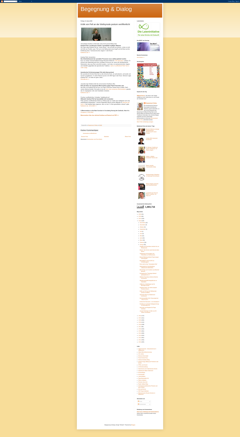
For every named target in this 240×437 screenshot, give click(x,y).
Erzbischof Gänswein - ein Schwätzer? (149, 301)
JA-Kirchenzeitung (143, 366)
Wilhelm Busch (141, 95)
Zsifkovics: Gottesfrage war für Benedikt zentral (147, 284)
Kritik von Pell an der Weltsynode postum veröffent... (148, 291)
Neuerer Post (84, 136)
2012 (140, 337)
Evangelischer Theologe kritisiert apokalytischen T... (148, 274)
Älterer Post (128, 136)
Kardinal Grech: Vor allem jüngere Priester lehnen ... (148, 288)
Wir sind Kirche (142, 389)
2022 (140, 315)
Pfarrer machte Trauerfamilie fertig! (151, 166)
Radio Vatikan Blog (143, 384)
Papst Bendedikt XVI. (143, 378)
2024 (140, 218)
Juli (141, 231)
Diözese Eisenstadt (143, 356)
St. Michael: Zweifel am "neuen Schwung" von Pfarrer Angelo (152, 149)
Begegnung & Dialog (106, 9)
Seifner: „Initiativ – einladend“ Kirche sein (152, 157)
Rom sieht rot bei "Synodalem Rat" (148, 264)
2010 (140, 342)
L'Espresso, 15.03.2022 (87, 112)
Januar (142, 244)
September (143, 229)
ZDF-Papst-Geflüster (143, 391)
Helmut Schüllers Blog (144, 359)
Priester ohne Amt (142, 382)
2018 (140, 324)
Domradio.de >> (85, 79)
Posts (140, 401)
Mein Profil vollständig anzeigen (145, 122)
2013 (140, 335)
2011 (140, 340)
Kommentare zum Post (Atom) (94, 139)
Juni (141, 233)
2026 (140, 214)
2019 (140, 322)
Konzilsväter (141, 374)
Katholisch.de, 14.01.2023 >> (89, 106)
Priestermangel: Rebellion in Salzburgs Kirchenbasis (152, 175)
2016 (140, 329)
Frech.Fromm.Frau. (143, 357)
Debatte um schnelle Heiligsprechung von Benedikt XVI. (149, 304)
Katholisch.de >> (85, 52)
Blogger (133, 425)
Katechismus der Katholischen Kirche (147, 368)
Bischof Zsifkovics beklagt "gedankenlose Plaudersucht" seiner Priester (152, 131)
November (143, 224)
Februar (142, 242)
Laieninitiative (141, 376)
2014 (140, 333)
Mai (141, 235)
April (141, 238)
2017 (140, 326)
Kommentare (142, 404)
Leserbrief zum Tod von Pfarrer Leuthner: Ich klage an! (152, 194)
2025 (140, 216)
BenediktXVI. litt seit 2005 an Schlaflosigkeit (147, 261)
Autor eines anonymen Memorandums (115, 89)
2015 (140, 331)
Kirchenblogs (141, 372)
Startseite (106, 136)
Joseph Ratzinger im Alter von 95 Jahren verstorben (148, 311)
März (141, 240)
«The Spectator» (119, 60)
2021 (140, 318)
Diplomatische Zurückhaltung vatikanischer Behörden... (147, 267)
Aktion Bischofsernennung (145, 352)
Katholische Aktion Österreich (145, 370)
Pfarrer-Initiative (142, 380)
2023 (140, 220)
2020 (140, 320)
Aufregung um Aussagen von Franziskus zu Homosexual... (148, 254)
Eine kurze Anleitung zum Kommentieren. (148, 411)
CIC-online (141, 354)
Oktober (142, 227)
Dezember (143, 222)
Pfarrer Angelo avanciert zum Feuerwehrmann (152, 184)
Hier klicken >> (140, 57)
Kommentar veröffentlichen (90, 133)
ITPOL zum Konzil (142, 365)
